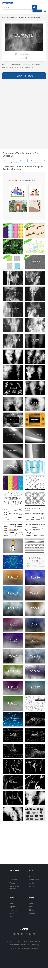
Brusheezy (13, 876)
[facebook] (14, 934)
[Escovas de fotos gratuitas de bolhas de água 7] (13, 719)
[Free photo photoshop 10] (35, 341)
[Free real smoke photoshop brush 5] (13, 309)
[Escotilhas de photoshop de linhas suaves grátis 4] (35, 451)
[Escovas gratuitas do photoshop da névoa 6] (13, 640)
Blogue (31, 910)
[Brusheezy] (7, 3)
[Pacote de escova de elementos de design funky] (35, 246)
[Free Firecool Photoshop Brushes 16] (35, 798)
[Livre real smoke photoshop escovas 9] (35, 325)
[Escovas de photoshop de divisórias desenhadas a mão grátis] (35, 562)
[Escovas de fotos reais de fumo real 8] (13, 278)
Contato (32, 913)
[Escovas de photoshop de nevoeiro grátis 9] (35, 609)
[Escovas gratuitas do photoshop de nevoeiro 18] (35, 656)
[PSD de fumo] (13, 545)
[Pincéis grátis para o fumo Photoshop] (35, 372)
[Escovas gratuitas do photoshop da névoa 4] (13, 656)
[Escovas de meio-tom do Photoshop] (35, 419)
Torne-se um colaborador (14, 887)
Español (12, 907)
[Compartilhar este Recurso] (26, 57)
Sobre (31, 903)
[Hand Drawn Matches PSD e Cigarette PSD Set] (35, 230)
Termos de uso (14, 949)
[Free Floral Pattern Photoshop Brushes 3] (13, 246)
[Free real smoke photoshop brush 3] (35, 293)
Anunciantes (34, 880)
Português (13, 910)
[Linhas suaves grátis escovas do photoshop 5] (13, 467)
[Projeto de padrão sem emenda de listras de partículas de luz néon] (13, 482)
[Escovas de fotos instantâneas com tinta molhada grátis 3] (35, 814)
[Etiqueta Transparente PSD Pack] (13, 262)
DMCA (31, 886)
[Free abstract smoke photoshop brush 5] (13, 751)
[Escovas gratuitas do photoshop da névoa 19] (13, 672)
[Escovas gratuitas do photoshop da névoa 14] (13, 577)
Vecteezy (13, 880)
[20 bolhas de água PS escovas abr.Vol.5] (13, 562)
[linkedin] (33, 934)
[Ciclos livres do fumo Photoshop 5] (35, 356)
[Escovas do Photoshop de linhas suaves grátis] (13, 451)
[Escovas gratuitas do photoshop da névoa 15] (35, 577)
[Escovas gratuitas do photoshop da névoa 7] (35, 625)
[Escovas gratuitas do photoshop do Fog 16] (13, 593)
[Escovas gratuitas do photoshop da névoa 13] (13, 703)
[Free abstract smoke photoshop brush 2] (13, 735)
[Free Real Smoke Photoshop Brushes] (35, 278)
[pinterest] (22, 934)
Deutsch (12, 913)
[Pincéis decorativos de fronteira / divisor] (34, 545)
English (12, 903)
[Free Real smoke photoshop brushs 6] (35, 309)
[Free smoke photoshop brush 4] (13, 372)
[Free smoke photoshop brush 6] (13, 404)
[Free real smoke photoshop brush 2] (13, 293)
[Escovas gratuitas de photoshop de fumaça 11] (13, 766)
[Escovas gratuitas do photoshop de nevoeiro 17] (35, 593)
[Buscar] (34, 7)
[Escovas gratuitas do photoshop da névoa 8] (13, 625)
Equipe (31, 907)
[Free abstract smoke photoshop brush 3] (35, 751)
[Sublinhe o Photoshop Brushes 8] (13, 530)
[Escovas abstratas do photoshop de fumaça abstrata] (35, 735)
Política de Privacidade (30, 949)
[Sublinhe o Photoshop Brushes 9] (35, 530)
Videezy (12, 883)
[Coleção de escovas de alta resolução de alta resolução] (35, 703)
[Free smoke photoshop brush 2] (13, 388)
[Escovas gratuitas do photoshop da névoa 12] (35, 688)
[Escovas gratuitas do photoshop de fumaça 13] (13, 782)
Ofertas (32, 876)
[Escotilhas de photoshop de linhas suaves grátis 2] (13, 435)
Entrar (29, 11)
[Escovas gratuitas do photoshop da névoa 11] (13, 688)
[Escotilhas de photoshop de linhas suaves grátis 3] (35, 435)
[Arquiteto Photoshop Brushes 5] (13, 498)
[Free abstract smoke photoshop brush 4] (35, 719)
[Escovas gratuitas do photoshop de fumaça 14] (35, 782)
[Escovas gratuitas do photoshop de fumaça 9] (13, 356)
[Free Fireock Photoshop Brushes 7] (35, 404)
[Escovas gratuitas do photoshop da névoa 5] (35, 640)
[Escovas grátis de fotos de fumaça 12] (35, 766)
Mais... (12, 917)
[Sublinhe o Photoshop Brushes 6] (13, 514)
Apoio (31, 883)
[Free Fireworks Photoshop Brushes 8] (35, 388)
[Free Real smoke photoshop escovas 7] (13, 325)
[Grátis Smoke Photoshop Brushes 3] (13, 419)
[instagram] (26, 934)
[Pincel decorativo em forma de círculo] (35, 482)
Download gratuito (25, 76)
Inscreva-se (37, 11)
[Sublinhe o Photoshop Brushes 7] (35, 514)
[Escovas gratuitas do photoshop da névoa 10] (13, 609)
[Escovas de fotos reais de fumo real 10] (13, 341)
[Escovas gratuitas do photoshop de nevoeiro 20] (35, 672)
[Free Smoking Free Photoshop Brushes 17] (13, 814)
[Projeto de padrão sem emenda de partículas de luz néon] (13, 230)
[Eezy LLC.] (24, 929)
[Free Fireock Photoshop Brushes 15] (13, 798)
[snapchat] (30, 934)
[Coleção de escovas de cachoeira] (35, 467)
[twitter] (18, 934)
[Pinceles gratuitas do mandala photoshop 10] (35, 262)
